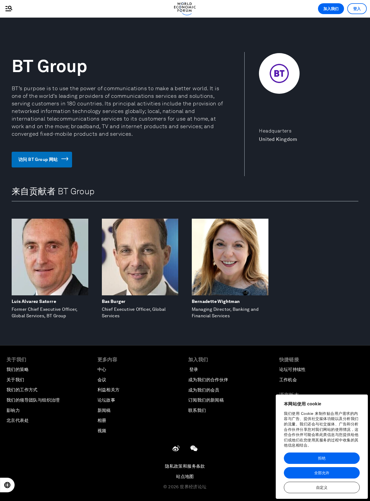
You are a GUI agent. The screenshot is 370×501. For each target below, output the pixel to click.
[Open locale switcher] (7, 485)
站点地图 (185, 476)
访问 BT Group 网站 (38, 159)
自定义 (321, 487)
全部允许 (321, 473)
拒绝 (322, 458)
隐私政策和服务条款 (185, 466)
